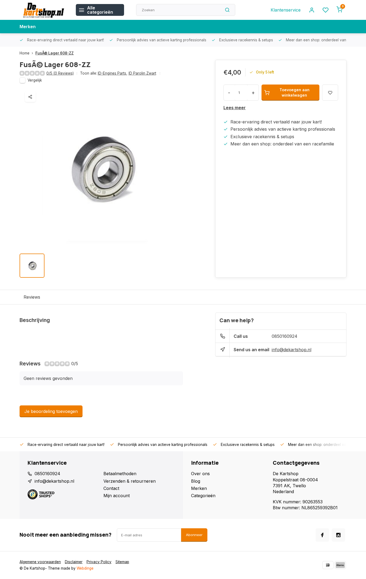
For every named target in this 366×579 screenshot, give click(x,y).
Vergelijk (35, 80)
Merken (28, 26)
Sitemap (122, 562)
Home (24, 53)
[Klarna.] (340, 565)
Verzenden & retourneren (129, 481)
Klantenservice (286, 10)
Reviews (32, 297)
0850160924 (284, 336)
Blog (195, 481)
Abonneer (194, 535)
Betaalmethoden (119, 473)
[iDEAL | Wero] (328, 565)
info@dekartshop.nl (291, 349)
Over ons (200, 473)
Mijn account (116, 495)
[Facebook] (322, 535)
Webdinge (85, 568)
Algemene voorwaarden (40, 562)
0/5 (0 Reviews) (60, 73)
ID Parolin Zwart (142, 73)
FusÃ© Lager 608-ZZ (54, 53)
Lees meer (234, 107)
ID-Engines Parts (112, 73)
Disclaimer (74, 562)
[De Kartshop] (44, 10)
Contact (111, 488)
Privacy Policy (99, 562)
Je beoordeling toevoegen (51, 411)
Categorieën (203, 495)
